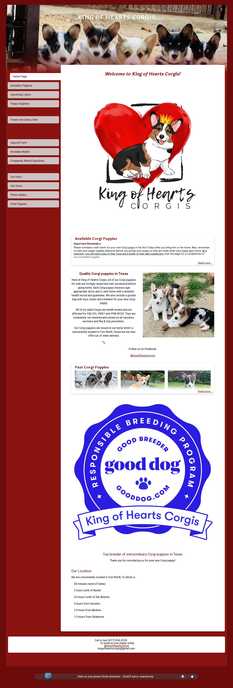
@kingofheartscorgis (142, 355)
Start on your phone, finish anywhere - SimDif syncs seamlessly (116, 676)
